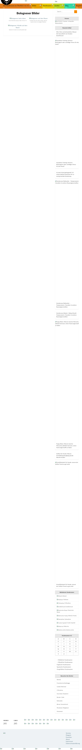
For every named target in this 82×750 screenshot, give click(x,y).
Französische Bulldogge (63, 683)
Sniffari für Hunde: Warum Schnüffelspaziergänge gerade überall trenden (64, 455)
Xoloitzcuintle (70, 630)
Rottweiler (60, 701)
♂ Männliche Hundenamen (64, 662)
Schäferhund (69, 606)
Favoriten (69, 737)
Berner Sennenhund (62, 704)
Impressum (69, 741)
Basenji (59, 679)
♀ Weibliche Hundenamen (64, 660)
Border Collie (60, 697)
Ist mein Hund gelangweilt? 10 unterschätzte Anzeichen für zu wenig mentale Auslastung (65, 174)
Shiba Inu (66, 626)
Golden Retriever (61, 686)
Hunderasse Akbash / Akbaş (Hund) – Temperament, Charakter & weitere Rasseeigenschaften (66, 315)
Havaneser (60, 711)
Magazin (68, 735)
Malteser (65, 599)
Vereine (68, 733)
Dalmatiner (67, 619)
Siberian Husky (72, 615)
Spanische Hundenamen (64, 667)
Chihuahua (67, 603)
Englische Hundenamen (64, 664)
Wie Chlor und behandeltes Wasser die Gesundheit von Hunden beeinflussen (66, 33)
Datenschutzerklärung (73, 743)
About (68, 739)
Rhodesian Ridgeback (63, 708)
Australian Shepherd (62, 693)
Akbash (64, 596)
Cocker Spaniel (70, 622)
